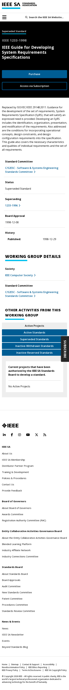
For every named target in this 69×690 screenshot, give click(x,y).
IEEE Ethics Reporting (37, 667)
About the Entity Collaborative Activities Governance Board (34, 537)
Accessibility (48, 664)
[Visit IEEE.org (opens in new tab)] (10, 425)
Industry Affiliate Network (16, 550)
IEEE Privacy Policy (10, 670)
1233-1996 (11, 205)
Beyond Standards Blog (15, 646)
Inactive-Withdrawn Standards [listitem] (34, 346)
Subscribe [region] (65, 349)
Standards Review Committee (18, 611)
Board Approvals (11, 580)
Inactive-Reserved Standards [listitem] (34, 352)
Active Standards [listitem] (34, 332)
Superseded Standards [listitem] (34, 339)
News (5, 628)
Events (6, 640)
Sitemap (15, 664)
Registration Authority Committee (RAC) (24, 520)
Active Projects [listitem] (34, 326)
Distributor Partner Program (18, 465)
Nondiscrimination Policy (13, 667)
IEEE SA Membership (13, 459)
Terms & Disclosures (31, 670)
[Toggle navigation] (4, 17)
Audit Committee (11, 586)
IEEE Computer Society (19, 275)
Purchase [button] (34, 74)
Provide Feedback (12, 490)
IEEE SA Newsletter (13, 634)
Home (4, 664)
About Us (7, 453)
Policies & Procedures (14, 478)
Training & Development (15, 472)
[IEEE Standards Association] (19, 6)
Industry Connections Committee (20, 556)
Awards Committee (12, 514)
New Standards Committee (17, 592)
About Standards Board (15, 573)
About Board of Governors (16, 508)
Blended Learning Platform (16, 544)
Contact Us (8, 484)
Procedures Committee (15, 604)
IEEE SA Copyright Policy (56, 670)
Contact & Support (30, 664)
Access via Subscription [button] (34, 86)
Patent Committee (12, 598)
